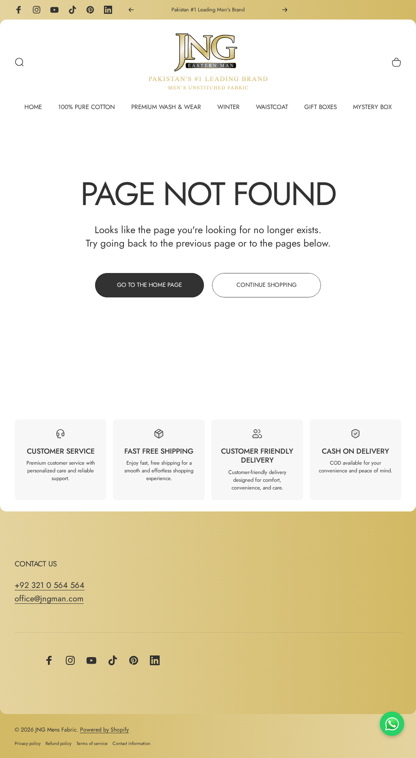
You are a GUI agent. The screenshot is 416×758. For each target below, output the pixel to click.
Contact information (131, 743)
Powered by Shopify (104, 729)
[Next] (285, 10)
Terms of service (92, 743)
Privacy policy (28, 743)
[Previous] (131, 10)
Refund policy (59, 743)
